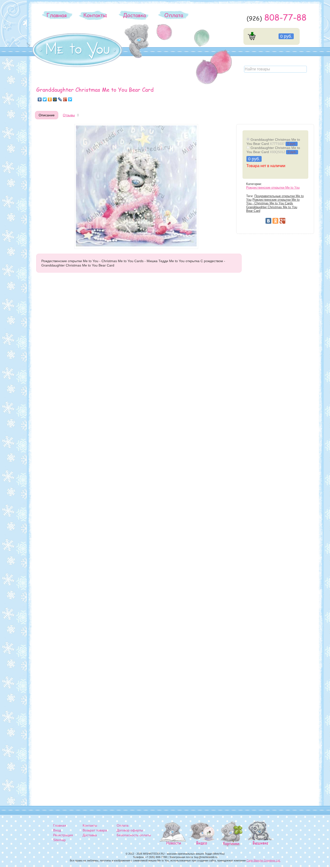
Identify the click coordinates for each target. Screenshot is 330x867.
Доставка (134, 15)
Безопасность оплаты (134, 835)
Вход (57, 830)
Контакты (95, 15)
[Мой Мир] (54, 99)
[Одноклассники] (49, 99)
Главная (56, 15)
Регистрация (63, 835)
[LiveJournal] (60, 99)
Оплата (173, 15)
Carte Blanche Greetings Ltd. (263, 860)
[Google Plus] (65, 99)
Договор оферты (130, 830)
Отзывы (69, 115)
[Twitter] (44, 99)
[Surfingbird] (70, 99)
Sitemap (59, 840)
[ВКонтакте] (39, 99)
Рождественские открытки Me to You (273, 187)
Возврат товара (95, 830)
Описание (47, 115)
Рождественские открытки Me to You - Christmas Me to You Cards (273, 201)
